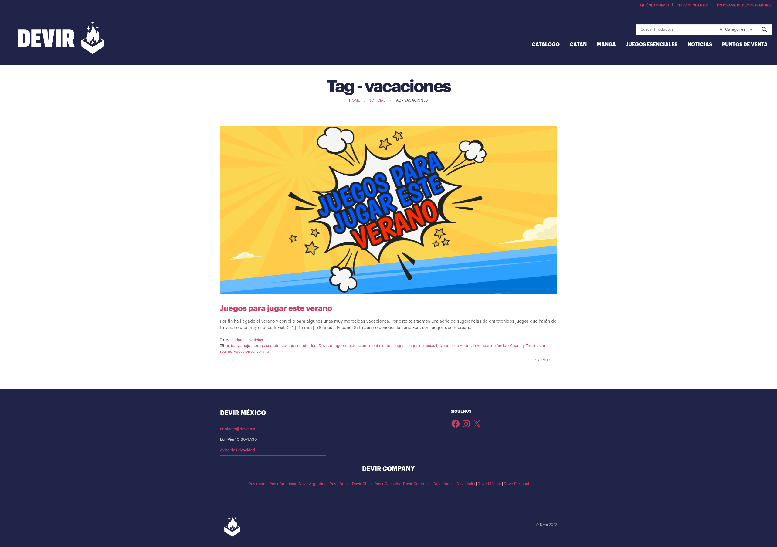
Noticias (699, 44)
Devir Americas (282, 484)
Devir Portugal (516, 484)
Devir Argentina (313, 484)
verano (262, 351)
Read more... (544, 360)
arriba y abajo (238, 346)
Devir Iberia (443, 484)
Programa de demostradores (744, 5)
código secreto (266, 346)
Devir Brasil (339, 484)
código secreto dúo (299, 346)
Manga (606, 44)
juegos (398, 346)
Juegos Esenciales (651, 44)
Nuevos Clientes (692, 5)
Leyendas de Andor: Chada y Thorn (505, 346)
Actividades (236, 340)
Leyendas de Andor (453, 346)
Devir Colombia (417, 484)
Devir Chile (362, 484)
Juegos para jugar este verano (276, 308)
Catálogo (546, 44)
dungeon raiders (345, 346)
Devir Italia (465, 484)
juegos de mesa (420, 346)
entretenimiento (376, 346)
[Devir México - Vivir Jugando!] (61, 38)
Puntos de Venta (745, 44)
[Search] (764, 29)
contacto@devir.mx (237, 429)
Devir (323, 346)
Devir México (489, 484)
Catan (578, 44)
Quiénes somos (654, 5)
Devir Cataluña (387, 484)
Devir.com (257, 484)
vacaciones (244, 351)
